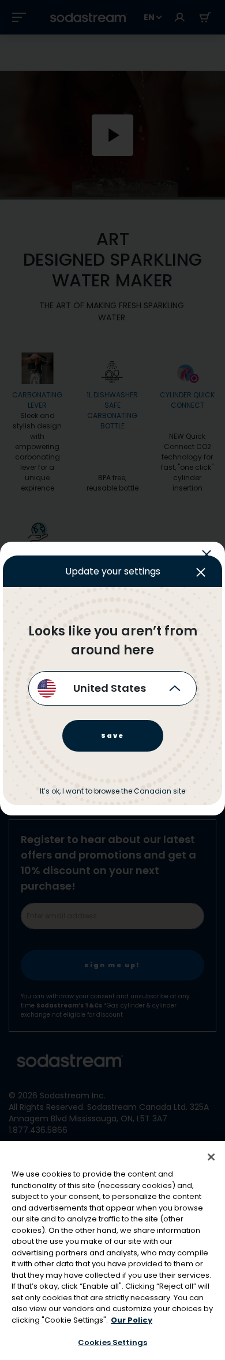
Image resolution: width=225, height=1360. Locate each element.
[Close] (211, 1157)
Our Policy (131, 1320)
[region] (112, 1250)
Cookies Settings (112, 1342)
